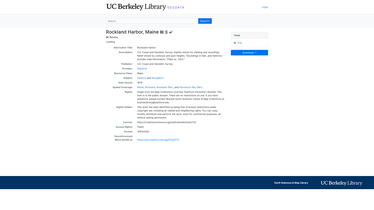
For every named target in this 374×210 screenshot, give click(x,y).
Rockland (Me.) (165, 87)
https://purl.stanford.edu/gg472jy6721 (158, 139)
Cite (239, 42)
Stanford (142, 68)
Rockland (150, 87)
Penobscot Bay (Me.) (190, 87)
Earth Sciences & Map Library (291, 182)
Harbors (141, 77)
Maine (140, 87)
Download (248, 52)
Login (265, 7)
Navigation (158, 77)
